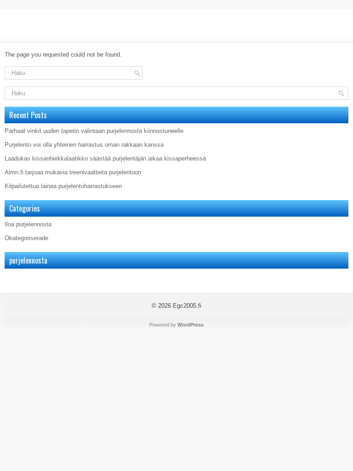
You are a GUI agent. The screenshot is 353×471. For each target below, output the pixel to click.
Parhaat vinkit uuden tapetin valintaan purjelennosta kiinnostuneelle (94, 130)
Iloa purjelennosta (28, 224)
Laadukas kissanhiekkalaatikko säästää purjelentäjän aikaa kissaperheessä (105, 158)
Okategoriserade (26, 238)
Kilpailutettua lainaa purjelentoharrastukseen (63, 186)
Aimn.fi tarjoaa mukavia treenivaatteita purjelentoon (73, 172)
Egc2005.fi (187, 305)
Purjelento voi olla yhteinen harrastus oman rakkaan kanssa (84, 144)
